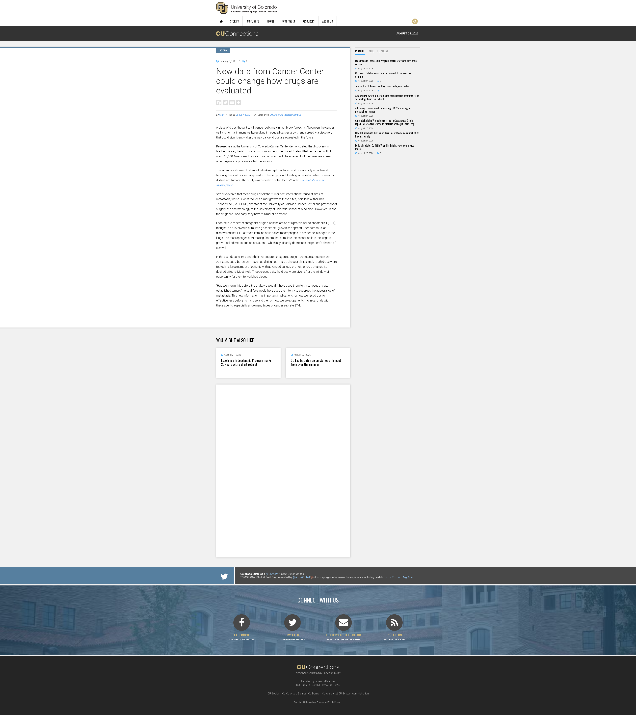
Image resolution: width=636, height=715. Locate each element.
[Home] (246, 8)
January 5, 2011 (244, 114)
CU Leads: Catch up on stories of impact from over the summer (316, 362)
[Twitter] (225, 102)
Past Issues (288, 21)
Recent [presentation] (360, 51)
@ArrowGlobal (301, 577)
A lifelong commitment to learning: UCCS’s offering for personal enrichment (383, 109)
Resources (309, 21)
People (270, 21)
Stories (234, 21)
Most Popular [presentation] (379, 51)
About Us (327, 21)
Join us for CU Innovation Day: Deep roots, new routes (382, 86)
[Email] (232, 102)
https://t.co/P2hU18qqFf (254, 580)
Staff (221, 114)
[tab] (360, 51)
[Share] (238, 102)
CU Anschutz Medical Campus (285, 114)
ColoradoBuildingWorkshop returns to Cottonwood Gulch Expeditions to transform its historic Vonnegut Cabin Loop (384, 122)
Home (221, 21)
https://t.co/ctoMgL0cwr (400, 577)
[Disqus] (283, 427)
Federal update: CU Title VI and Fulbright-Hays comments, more (384, 147)
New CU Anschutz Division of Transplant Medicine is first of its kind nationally (387, 134)
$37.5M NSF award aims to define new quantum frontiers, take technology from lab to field (387, 97)
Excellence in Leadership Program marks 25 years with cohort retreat (246, 362)
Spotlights (252, 21)
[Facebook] (218, 102)
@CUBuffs (272, 574)
